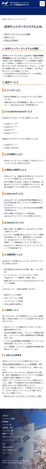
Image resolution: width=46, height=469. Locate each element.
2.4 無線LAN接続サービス (15, 169)
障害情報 (5, 422)
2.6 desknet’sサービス (14, 222)
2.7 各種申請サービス (13, 254)
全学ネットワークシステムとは (12, 437)
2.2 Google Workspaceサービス (18, 111)
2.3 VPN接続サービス (13, 154)
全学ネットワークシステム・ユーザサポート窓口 (23, 396)
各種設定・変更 (7, 428)
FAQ (3, 444)
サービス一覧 (6, 425)
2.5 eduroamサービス (13, 193)
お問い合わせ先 (7, 447)
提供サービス (9, 37)
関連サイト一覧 (7, 434)
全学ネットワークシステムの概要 (17, 34)
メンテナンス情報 (8, 419)
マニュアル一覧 (7, 431)
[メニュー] (42, 3)
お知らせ (5, 416)
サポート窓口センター (9, 450)
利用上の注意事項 (11, 40)
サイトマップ (6, 453)
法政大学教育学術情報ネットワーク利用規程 (19, 364)
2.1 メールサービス (12, 90)
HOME (4, 19)
